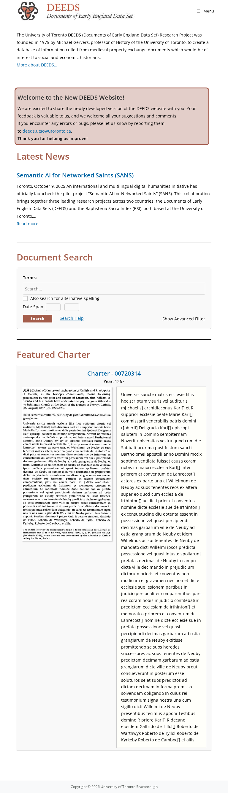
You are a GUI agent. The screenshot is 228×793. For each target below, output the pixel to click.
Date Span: (34, 306)
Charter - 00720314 (114, 373)
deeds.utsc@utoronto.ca (47, 131)
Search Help (72, 318)
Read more (27, 223)
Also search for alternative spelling (64, 298)
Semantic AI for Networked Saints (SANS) (75, 175)
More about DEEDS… (37, 65)
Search (38, 318)
